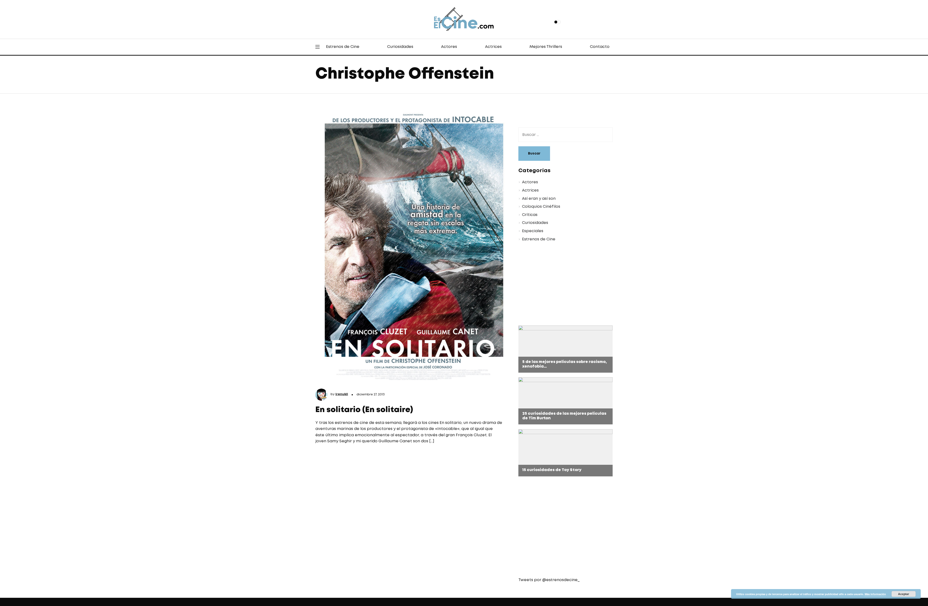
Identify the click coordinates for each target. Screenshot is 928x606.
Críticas (529, 215)
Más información (875, 594)
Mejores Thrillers (545, 47)
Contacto (599, 47)
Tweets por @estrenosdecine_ (549, 580)
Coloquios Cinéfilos (541, 206)
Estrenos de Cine (342, 47)
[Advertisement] (561, 284)
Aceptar (903, 594)
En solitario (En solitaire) (364, 410)
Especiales (532, 231)
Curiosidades (400, 47)
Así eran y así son (539, 198)
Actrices (493, 47)
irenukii (341, 394)
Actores (449, 47)
